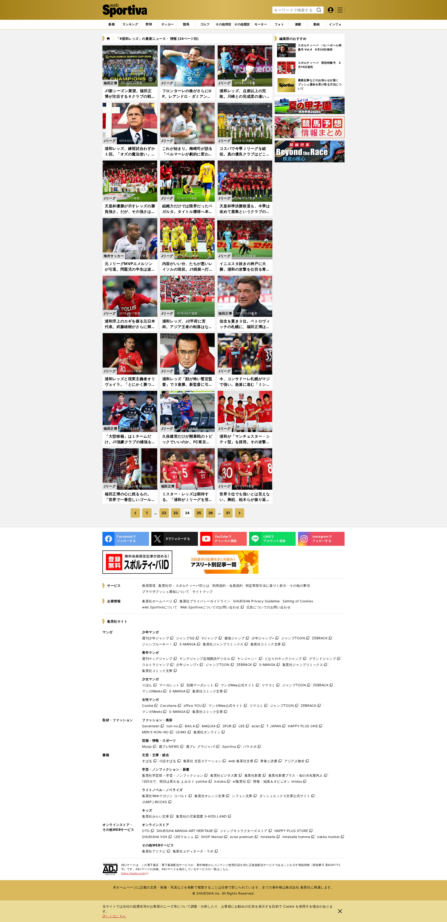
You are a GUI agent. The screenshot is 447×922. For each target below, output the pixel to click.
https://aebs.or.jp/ (135, 873)
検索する (318, 10)
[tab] (149, 24)
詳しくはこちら (114, 916)
